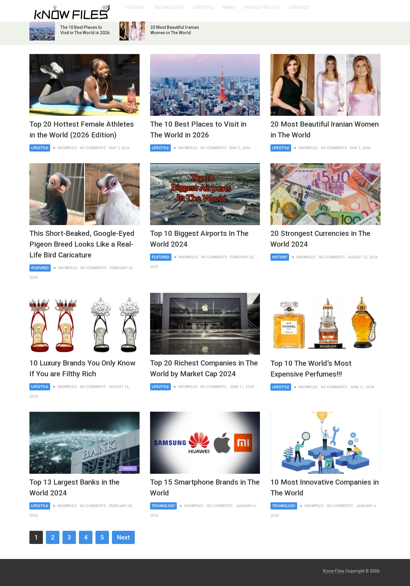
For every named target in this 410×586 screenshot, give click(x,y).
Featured (40, 268)
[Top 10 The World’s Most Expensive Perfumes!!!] (325, 324)
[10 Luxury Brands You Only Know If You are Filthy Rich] (84, 324)
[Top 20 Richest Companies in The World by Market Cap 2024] (205, 324)
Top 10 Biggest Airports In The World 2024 (199, 238)
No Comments (93, 148)
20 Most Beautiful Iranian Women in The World (324, 129)
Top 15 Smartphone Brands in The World (205, 487)
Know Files (333, 571)
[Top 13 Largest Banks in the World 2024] (84, 442)
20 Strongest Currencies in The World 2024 (320, 238)
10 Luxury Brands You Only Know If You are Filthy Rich (82, 368)
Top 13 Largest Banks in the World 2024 (74, 487)
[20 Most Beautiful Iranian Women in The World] (325, 85)
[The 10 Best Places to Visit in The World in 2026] (205, 85)
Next (123, 537)
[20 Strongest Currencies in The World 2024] (325, 194)
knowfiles (67, 148)
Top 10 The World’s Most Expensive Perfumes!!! (310, 368)
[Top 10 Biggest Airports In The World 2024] (205, 194)
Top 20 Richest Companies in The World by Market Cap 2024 (204, 368)
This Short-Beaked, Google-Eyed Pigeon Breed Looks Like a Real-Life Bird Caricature (81, 244)
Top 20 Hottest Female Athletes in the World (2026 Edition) (81, 129)
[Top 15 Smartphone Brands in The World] (205, 442)
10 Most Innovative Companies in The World (324, 487)
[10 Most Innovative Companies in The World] (325, 442)
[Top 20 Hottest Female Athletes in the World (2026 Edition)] (84, 85)
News (229, 7)
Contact (298, 7)
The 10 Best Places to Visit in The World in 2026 (198, 129)
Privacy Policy (261, 7)
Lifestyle (203, 7)
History (135, 7)
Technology (168, 7)
